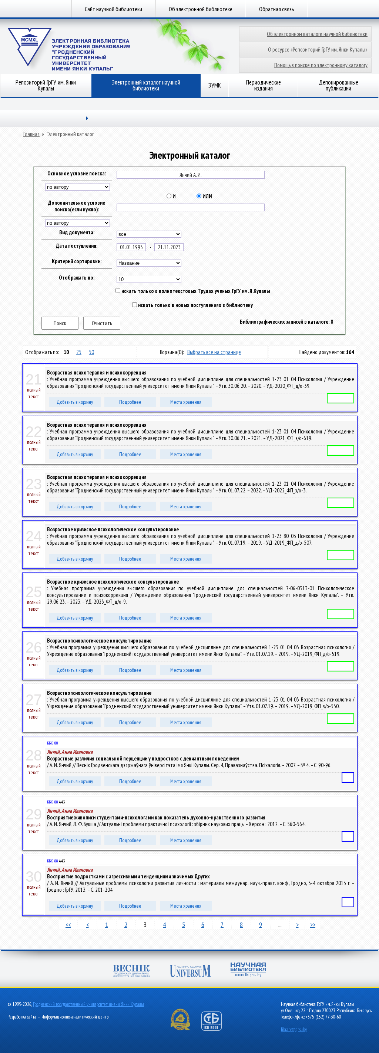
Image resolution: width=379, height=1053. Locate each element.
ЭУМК (214, 85)
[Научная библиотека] (248, 970)
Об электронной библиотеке (200, 9)
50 (91, 352)
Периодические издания (263, 85)
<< (68, 924)
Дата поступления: (76, 245)
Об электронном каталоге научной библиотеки (317, 33)
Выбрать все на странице (214, 352)
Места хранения (185, 402)
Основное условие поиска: (76, 173)
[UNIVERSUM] (190, 971)
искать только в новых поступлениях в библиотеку (195, 305)
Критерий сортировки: (76, 261)
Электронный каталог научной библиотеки (146, 85)
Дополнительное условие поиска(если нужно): (76, 206)
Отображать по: (76, 277)
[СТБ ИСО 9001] (216, 1029)
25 (78, 352)
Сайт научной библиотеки (113, 9)
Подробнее (130, 402)
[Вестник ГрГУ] (131, 971)
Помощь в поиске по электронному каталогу (321, 65)
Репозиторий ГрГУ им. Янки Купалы (46, 85)
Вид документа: (76, 232)
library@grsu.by (294, 1029)
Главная (31, 134)
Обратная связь (276, 9)
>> (312, 924)
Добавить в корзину (75, 402)
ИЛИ (206, 196)
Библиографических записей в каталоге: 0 (286, 321)
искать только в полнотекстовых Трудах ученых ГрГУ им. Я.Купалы (195, 291)
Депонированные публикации (338, 85)
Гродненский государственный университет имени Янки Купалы (88, 1004)
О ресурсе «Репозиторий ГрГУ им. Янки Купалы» (318, 49)
